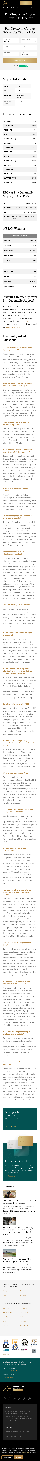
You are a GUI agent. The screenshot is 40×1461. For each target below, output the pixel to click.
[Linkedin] (19, 1398)
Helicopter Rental (10, 1416)
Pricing (7, 1436)
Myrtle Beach (24, 1295)
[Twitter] (9, 1398)
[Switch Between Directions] (20, 47)
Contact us (30, 321)
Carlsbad (5, 1325)
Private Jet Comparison (11, 1434)
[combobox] (11, 48)
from (6, 46)
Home (4, 8)
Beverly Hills (24, 1308)
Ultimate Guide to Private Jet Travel (15, 1421)
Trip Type (7, 39)
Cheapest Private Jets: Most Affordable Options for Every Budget (19, 1201)
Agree (18, 1457)
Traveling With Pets (22, 1416)
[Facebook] (4, 1398)
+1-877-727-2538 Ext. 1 (12, 1126)
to (24, 46)
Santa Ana (23, 1321)
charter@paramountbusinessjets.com (17, 1123)
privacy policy (26, 1452)
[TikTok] (29, 1398)
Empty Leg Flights (27, 1418)
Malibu (5, 1321)
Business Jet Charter (11, 1414)
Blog (22, 1434)
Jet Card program (13, 327)
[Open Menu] (36, 3)
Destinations (25, 1431)
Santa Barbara (24, 1325)
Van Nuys (6, 1317)
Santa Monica (7, 1308)
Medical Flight (15, 1418)
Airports (20, 8)
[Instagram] (14, 1398)
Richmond (23, 1291)
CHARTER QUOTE (26, 3)
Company (7, 1431)
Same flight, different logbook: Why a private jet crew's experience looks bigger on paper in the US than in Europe (19, 1231)
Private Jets (16, 1431)
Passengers (26, 39)
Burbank (22, 1317)
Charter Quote (9, 1377)
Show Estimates (20, 60)
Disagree (7, 1457)
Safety (27, 1434)
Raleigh (5, 1291)
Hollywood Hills (7, 1313)
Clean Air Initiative (16, 1436)
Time (23, 52)
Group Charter (23, 1414)
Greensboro (6, 1295)
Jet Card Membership (11, 1411)
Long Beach (24, 1313)
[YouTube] (24, 1398)
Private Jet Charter (12, 8)
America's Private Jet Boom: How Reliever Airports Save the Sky (17, 1260)
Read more (12, 1176)
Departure (7, 53)
